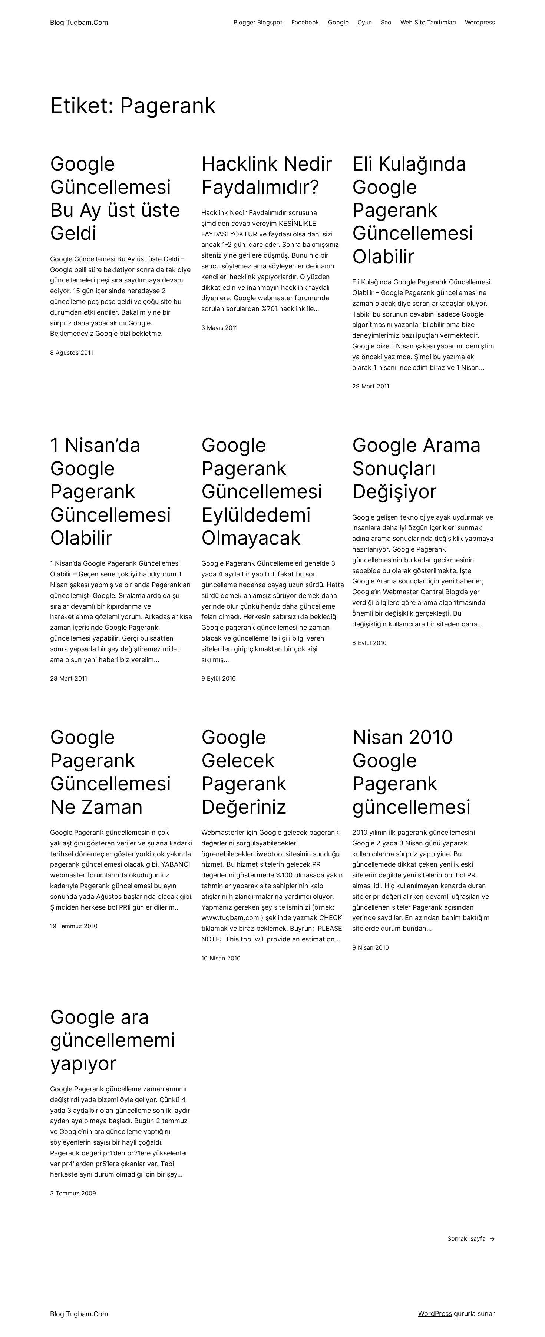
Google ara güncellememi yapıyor (112, 1040)
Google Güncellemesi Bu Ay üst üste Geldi (115, 198)
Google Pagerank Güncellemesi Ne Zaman (110, 772)
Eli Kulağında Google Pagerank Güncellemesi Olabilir (412, 210)
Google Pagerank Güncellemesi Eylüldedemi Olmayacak (261, 491)
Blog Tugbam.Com (79, 22)
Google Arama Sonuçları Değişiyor (416, 468)
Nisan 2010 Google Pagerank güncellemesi (411, 772)
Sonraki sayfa (471, 1238)
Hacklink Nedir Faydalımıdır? (266, 175)
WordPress (435, 1313)
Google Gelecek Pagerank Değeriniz (244, 772)
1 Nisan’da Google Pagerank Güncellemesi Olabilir (110, 491)
